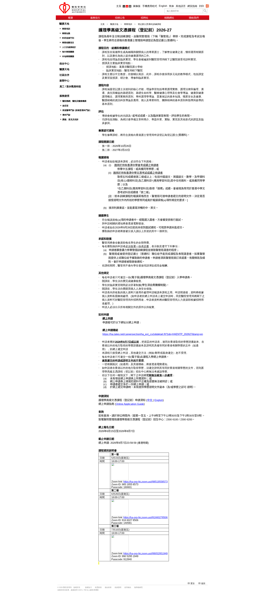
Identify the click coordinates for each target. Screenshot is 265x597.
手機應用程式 (149, 6)
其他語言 (181, 6)
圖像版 (136, 6)
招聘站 (144, 17)
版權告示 (88, 587)
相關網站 (169, 17)
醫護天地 (114, 24)
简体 (171, 6)
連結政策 (108, 587)
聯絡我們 (194, 17)
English (163, 6)
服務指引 (95, 17)
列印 (201, 6)
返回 (203, 583)
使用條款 (127, 587)
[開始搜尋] (205, 11)
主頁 (118, 6)
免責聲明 (118, 587)
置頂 (192, 583)
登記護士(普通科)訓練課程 (149, 24)
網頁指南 (192, 6)
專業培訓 (128, 24)
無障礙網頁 (138, 587)
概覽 (70, 17)
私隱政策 (98, 587)
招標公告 (120, 17)
